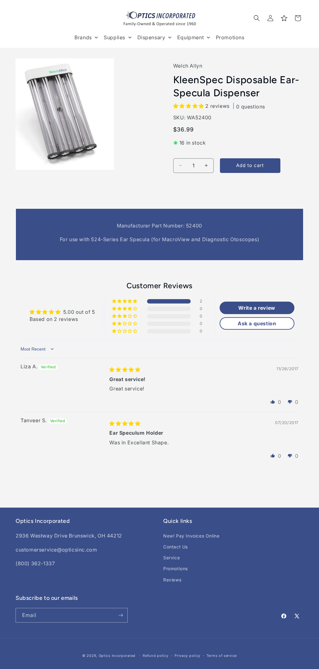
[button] (257, 18)
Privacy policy (187, 655)
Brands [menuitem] (83, 37)
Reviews (172, 579)
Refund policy (155, 655)
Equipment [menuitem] (190, 37)
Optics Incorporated (117, 655)
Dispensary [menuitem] (151, 37)
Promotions (175, 568)
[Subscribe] (120, 615)
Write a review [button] (256, 308)
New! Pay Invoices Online (191, 535)
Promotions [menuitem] (230, 37)
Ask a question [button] (257, 323)
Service (171, 557)
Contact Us (175, 546)
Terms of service (222, 655)
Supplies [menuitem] (114, 37)
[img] (124, 369)
